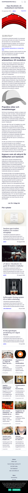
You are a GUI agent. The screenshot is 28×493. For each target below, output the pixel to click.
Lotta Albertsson (7, 308)
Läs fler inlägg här (14, 203)
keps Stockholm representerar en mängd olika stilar (13, 49)
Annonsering (14, 477)
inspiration (23, 10)
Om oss (14, 479)
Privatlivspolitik (16, 489)
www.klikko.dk (15, 470)
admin (14, 11)
